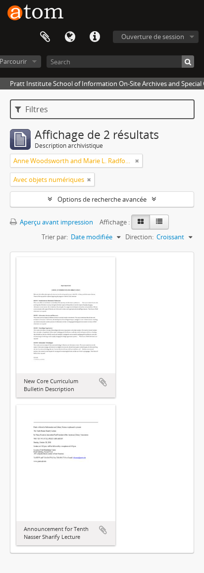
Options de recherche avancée (102, 199)
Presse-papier (45, 37)
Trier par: (55, 236)
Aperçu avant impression (55, 222)
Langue (69, 37)
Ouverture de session (152, 36)
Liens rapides (94, 37)
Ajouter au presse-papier (103, 382)
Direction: (139, 236)
